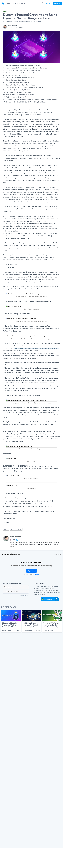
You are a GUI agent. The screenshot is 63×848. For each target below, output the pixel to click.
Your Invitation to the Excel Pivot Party (20, 95)
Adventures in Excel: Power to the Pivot (20, 78)
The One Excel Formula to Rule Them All (20, 73)
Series (14, 3)
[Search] (43, 3)
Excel (6, 11)
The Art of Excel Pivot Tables (16, 75)
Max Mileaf (12, 25)
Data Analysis (16, 529)
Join (18, 3)
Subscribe (57, 3)
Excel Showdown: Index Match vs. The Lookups (23, 70)
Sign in (48, 3)
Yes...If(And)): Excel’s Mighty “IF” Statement (21, 90)
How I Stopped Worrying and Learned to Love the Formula (27, 68)
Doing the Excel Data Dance (16, 80)
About (8, 3)
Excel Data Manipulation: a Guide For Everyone (23, 66)
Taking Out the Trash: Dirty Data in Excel (20, 85)
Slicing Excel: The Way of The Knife (18, 92)
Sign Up (23, 595)
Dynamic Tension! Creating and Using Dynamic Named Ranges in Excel (32, 99)
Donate (23, 3)
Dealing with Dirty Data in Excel (17, 82)
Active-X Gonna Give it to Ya (16, 97)
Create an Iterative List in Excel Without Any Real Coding (26, 102)
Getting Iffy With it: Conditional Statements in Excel (24, 87)
